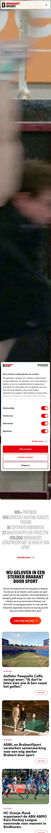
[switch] (44, 416)
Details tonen (37, 441)
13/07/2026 (7, 740)
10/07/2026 (7, 808)
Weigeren (25, 465)
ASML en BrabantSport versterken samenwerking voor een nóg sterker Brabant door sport (24, 749)
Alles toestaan (25, 449)
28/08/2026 (7, 671)
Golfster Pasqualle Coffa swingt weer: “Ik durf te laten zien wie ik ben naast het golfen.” (25, 681)
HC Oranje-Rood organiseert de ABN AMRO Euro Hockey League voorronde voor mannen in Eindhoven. (25, 820)
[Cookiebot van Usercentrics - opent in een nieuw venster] (37, 365)
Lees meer (41, 692)
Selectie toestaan (25, 457)
